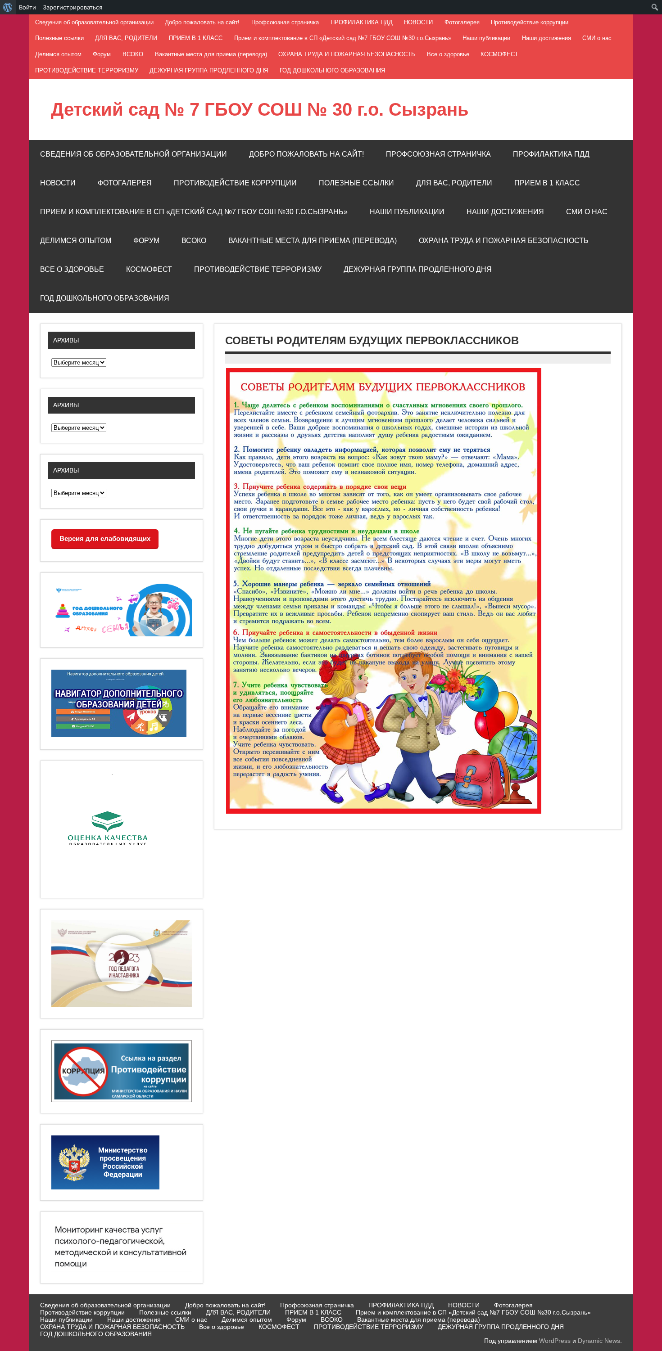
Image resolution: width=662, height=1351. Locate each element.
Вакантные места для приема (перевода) (211, 54)
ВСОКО (132, 54)
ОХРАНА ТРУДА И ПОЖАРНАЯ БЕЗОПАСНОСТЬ (346, 54)
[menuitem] (8, 7)
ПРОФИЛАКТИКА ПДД (362, 22)
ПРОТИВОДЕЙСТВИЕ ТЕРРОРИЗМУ (86, 70)
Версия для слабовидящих (104, 538)
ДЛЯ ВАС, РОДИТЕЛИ (126, 38)
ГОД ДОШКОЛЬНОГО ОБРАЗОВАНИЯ (332, 70)
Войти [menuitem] (27, 7)
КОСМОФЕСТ (499, 54)
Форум (102, 54)
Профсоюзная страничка (285, 22)
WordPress (555, 1340)
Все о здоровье (448, 54)
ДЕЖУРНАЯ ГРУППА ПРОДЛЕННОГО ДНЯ (209, 70)
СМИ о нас (597, 38)
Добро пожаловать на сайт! (202, 22)
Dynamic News (599, 1340)
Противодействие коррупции (529, 22)
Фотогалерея (462, 22)
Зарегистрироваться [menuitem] (72, 7)
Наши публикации (486, 38)
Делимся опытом (58, 54)
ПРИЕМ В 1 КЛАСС (195, 38)
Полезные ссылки (59, 38)
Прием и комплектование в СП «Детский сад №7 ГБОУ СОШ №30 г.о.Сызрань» (342, 38)
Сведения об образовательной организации (94, 22)
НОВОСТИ (418, 22)
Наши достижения (546, 38)
